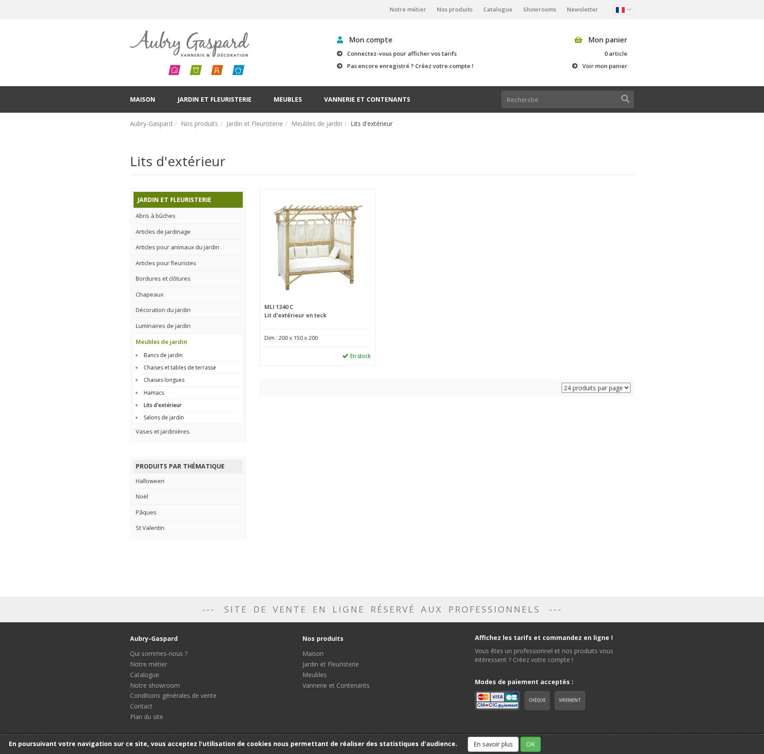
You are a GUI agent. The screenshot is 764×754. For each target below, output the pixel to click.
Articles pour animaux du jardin (177, 247)
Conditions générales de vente (173, 695)
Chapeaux (150, 294)
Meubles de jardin (316, 123)
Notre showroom (155, 685)
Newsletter (582, 9)
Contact (141, 706)
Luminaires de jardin (163, 326)
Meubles (288, 99)
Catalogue (497, 9)
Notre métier (408, 9)
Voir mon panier (604, 66)
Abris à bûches (156, 216)
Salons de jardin (164, 417)
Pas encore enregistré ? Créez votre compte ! (410, 66)
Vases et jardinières (163, 431)
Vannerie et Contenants (367, 99)
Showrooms (539, 9)
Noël (142, 496)
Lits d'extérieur (163, 405)
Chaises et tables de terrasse (180, 367)
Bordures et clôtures (163, 278)
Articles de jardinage (163, 232)
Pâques (146, 512)
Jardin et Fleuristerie (214, 99)
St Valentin (150, 528)
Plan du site (146, 716)
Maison (142, 99)
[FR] (623, 9)
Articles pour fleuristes (166, 263)
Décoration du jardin (163, 310)
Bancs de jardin (163, 355)
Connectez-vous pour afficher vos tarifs (402, 53)
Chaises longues (164, 380)
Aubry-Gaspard (151, 123)
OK (530, 744)
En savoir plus (493, 744)
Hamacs (154, 392)
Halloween (150, 481)
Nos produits (455, 9)
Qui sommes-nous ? (158, 653)
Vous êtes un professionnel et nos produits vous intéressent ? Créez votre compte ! (544, 655)
